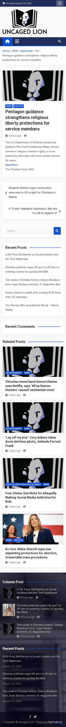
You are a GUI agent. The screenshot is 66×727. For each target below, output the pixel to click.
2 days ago (15, 395)
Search (57, 231)
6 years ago (15, 135)
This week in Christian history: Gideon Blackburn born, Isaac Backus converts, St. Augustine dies (40, 628)
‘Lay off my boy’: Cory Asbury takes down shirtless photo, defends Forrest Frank (33, 442)
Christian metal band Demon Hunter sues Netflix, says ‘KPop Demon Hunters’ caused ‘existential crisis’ (31, 386)
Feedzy (57, 723)
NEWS (9, 106)
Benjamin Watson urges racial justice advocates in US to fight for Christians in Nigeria (32, 192)
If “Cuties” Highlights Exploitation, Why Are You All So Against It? (33, 211)
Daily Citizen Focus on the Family (23, 484)
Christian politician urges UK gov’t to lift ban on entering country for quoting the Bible (40, 609)
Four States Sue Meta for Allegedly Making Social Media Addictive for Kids (30, 497)
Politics (18, 106)
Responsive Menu (59, 3)
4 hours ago (26, 597)
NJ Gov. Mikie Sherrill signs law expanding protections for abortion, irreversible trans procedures (31, 553)
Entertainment (14, 373)
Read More (11, 164)
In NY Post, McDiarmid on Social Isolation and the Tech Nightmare (37, 591)
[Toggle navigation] (17, 41)
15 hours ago (27, 617)
